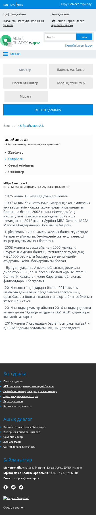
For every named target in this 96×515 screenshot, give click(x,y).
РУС (12, 4)
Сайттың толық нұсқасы (19, 446)
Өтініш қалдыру (48, 110)
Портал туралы (13, 381)
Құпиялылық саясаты (17, 406)
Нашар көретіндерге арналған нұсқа (67, 23)
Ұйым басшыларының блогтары (24, 427)
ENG (20, 4)
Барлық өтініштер (71, 83)
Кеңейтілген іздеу (79, 45)
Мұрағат (26, 96)
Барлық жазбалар (71, 69)
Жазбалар (15, 152)
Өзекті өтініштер (25, 83)
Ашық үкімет (60, 14)
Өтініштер (16, 172)
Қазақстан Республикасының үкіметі (23, 23)
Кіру (64, 4)
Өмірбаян (15, 159)
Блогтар (25, 70)
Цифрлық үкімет (14, 14)
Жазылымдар (12, 442)
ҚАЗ (5, 4)
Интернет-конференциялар (21, 432)
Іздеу (84, 36)
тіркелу (86, 4)
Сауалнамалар (13, 437)
